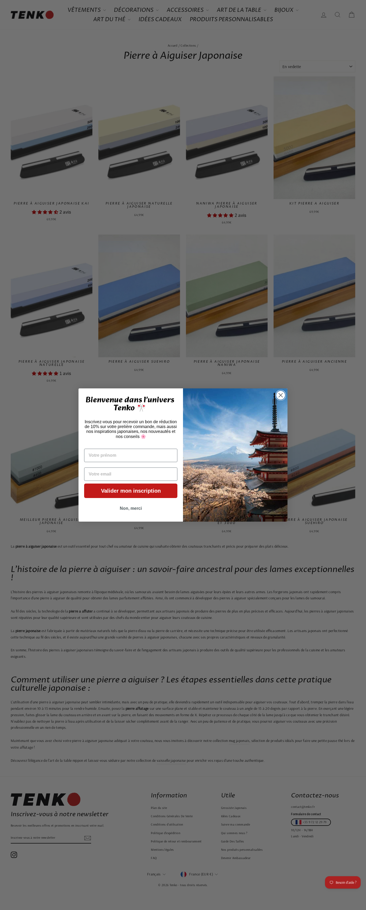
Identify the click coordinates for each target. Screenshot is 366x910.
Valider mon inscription (131, 491)
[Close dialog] (280, 395)
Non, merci (131, 508)
